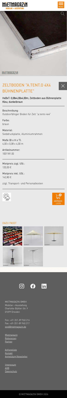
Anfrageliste (11, 349)
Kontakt (9, 353)
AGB (7, 368)
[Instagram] (22, 286)
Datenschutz (11, 371)
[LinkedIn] (45, 286)
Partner (8, 341)
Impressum (10, 364)
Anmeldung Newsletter (16, 356)
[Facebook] (33, 286)
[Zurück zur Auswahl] (63, 86)
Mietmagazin (11, 334)
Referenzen (10, 338)
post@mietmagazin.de (15, 326)
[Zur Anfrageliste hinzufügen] (58, 199)
